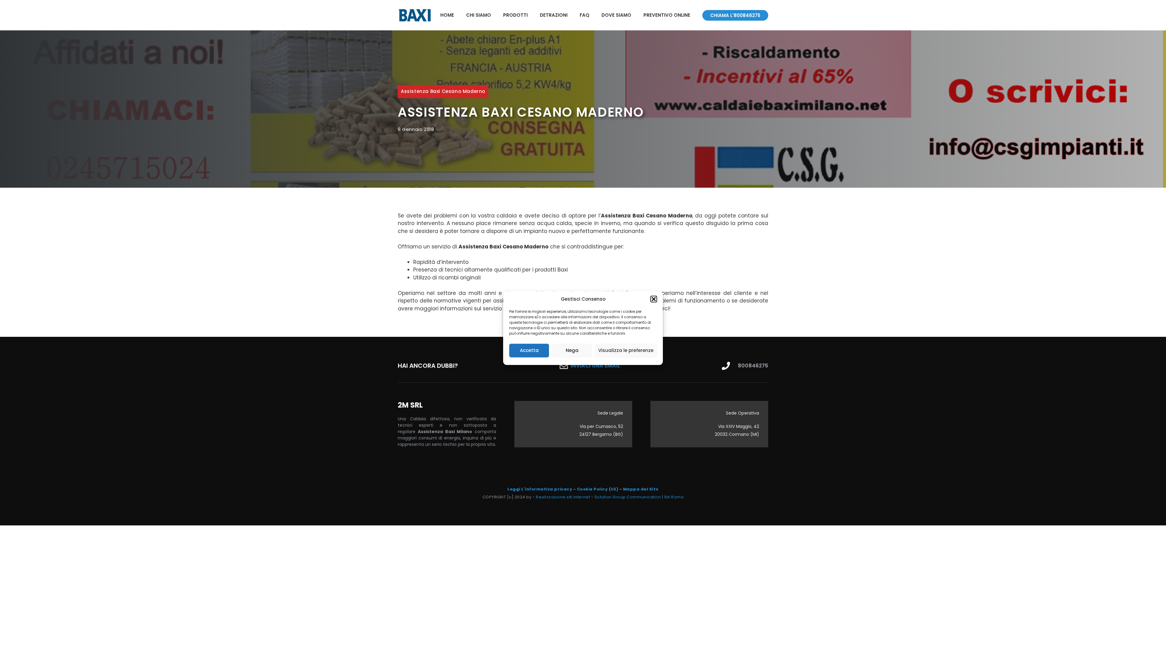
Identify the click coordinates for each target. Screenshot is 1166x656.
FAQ (584, 15)
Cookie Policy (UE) (597, 489)
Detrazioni (554, 15)
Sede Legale (610, 413)
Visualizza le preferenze (625, 350)
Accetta (529, 350)
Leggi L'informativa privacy (539, 489)
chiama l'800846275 (735, 15)
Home (447, 15)
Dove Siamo (616, 15)
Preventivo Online (666, 15)
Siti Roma (674, 497)
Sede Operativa (742, 413)
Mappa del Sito (641, 489)
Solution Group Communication (628, 497)
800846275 (753, 365)
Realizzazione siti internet (563, 497)
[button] (654, 299)
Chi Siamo (478, 15)
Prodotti (515, 15)
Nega (572, 350)
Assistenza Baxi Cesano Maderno (443, 91)
